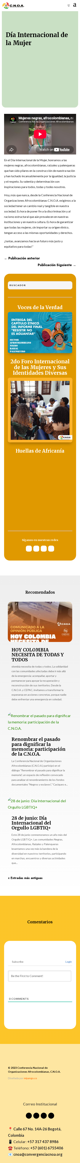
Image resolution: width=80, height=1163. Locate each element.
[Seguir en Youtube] (29, 549)
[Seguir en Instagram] (36, 549)
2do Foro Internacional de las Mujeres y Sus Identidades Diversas (40, 367)
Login (68, 961)
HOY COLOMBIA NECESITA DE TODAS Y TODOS (38, 655)
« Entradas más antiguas (25, 878)
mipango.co (30, 1078)
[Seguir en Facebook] (51, 549)
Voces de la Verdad (40, 307)
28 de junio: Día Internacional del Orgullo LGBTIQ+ (31, 823)
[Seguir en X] (44, 549)
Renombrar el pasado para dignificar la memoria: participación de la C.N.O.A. (38, 746)
